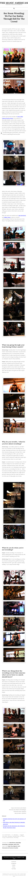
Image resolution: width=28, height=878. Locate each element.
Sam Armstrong (22, 215)
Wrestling (16, 837)
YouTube (14, 868)
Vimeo (13, 867)
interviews (4, 836)
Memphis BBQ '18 (17, 836)
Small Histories (9, 837)
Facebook (13, 861)
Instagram (13, 863)
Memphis (16, 834)
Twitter (13, 865)
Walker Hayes (7, 217)
